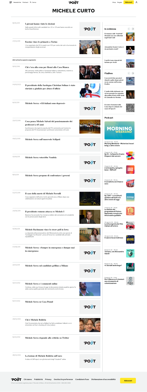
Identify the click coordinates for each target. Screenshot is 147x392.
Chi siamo (28, 379)
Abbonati (128, 2)
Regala (119, 2)
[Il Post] (73, 2)
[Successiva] (132, 29)
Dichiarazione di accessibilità (103, 379)
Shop (114, 2)
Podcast (25, 2)
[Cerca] (30, 2)
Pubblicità (38, 379)
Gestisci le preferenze (63, 379)
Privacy (48, 379)
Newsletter (17, 2)
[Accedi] (136, 2)
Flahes (108, 73)
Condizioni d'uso (82, 379)
